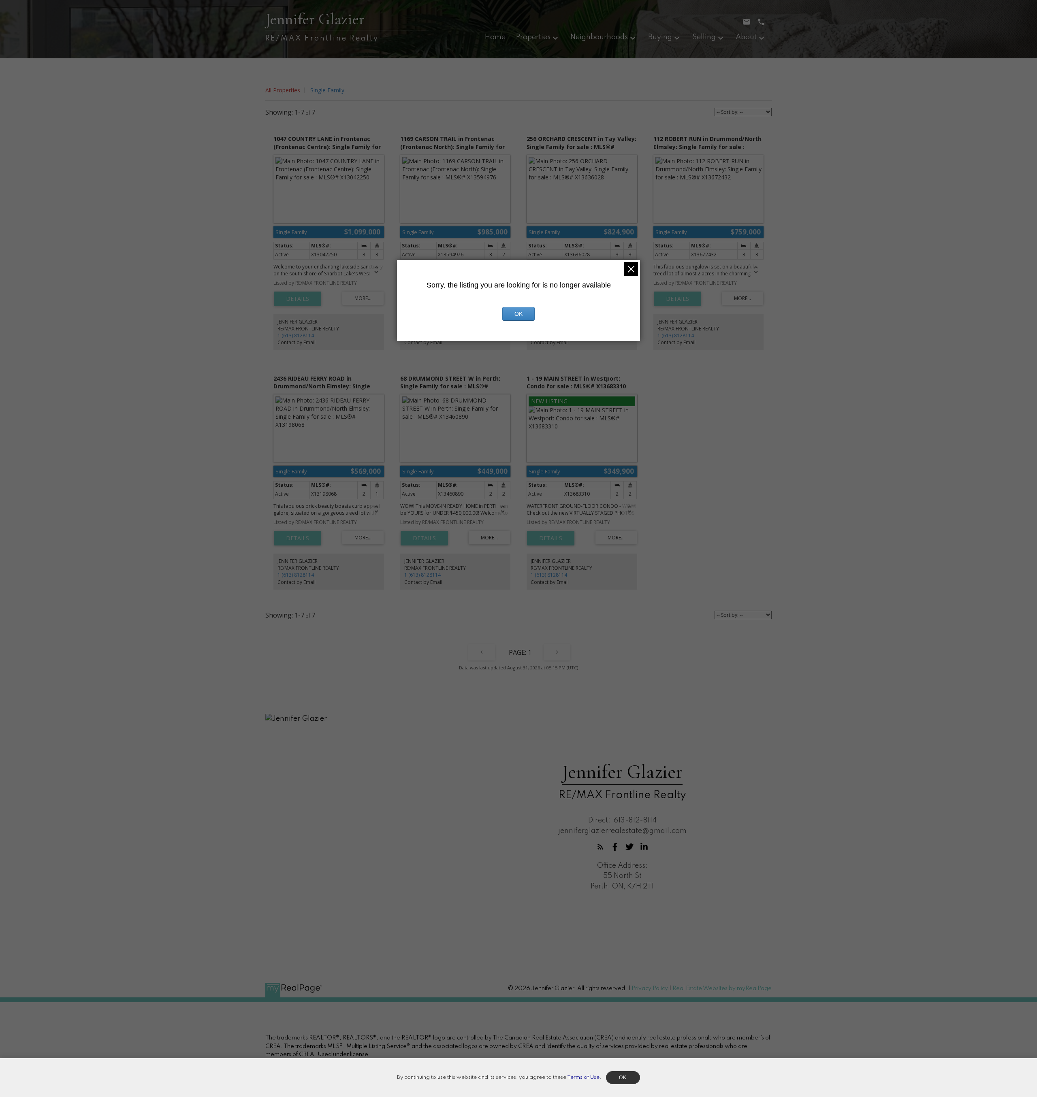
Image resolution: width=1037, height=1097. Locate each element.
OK (518, 314)
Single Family (327, 90)
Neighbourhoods (599, 37)
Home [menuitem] (495, 37)
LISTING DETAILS (297, 299)
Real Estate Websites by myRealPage (722, 988)
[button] (600, 847)
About (746, 37)
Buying (660, 37)
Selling (704, 37)
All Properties (282, 90)
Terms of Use (583, 1077)
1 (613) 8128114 (295, 335)
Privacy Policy (650, 988)
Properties (533, 37)
